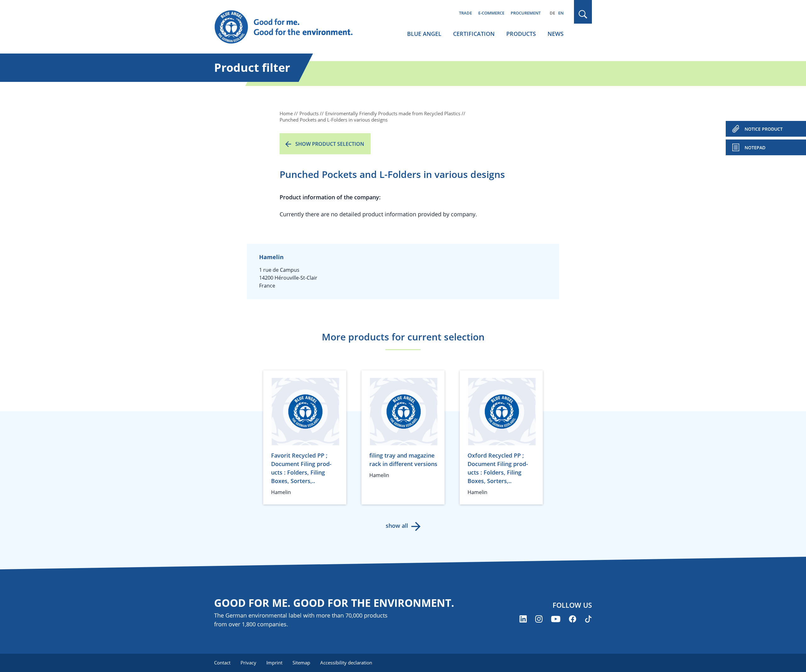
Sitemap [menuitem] (301, 662)
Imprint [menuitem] (274, 662)
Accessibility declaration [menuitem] (346, 662)
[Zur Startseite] (289, 27)
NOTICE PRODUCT (764, 129)
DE (552, 13)
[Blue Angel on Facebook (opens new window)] (572, 619)
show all (397, 525)
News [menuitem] (556, 33)
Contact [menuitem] (222, 662)
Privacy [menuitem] (248, 662)
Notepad (755, 148)
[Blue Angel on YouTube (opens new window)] (555, 619)
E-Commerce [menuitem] (491, 13)
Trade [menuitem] (465, 13)
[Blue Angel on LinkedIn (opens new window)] (523, 619)
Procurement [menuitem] (526, 13)
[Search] (583, 14)
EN (561, 13)
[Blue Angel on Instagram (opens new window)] (538, 619)
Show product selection (329, 143)
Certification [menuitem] (474, 33)
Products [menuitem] (521, 33)
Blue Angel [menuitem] (424, 33)
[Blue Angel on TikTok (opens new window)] (588, 619)
